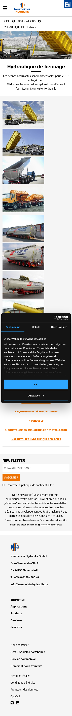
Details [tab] (36, 327)
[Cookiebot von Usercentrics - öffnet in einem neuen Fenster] (53, 317)
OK (36, 384)
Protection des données (51, 524)
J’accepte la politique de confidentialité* (30, 485)
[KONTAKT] (68, 4)
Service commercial (23, 659)
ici (36, 524)
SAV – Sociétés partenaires (28, 652)
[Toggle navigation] (6, 6)
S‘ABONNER (11, 477)
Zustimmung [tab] (13, 327)
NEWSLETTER (14, 460)
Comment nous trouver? (26, 666)
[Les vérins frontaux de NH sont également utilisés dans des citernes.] (23, 228)
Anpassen (34, 395)
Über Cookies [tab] (59, 327)
